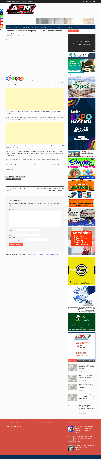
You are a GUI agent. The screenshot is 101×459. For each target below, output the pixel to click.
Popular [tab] (72, 360)
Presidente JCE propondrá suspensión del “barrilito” (85, 376)
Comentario (12, 209)
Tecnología (45, 27)
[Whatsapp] (13, 78)
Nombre (11, 230)
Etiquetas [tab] (91, 360)
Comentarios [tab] (82, 360)
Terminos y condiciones (27, 1)
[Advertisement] (35, 99)
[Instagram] (10, 78)
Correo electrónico (12, 236)
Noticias (15, 27)
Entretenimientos (59, 27)
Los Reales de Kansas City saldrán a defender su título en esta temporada (86, 396)
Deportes (35, 27)
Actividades (26, 27)
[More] (22, 78)
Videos (77, 27)
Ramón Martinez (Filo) (20, 35)
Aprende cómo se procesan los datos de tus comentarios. (44, 254)
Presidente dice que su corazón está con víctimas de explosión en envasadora (87, 366)
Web (18, 240)
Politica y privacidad (16, 1)
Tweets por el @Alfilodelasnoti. (14, 426)
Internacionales (20, 176)
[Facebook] (7, 78)
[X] (16, 78)
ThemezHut (92, 457)
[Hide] (0, 29)
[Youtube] (19, 78)
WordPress (77, 457)
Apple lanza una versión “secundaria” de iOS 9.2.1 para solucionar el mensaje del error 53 (87, 408)
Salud (71, 27)
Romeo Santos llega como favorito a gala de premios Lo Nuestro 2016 (86, 386)
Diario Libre (17, 178)
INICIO (8, 27)
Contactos (8, 1)
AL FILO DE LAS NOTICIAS (19, 457)
